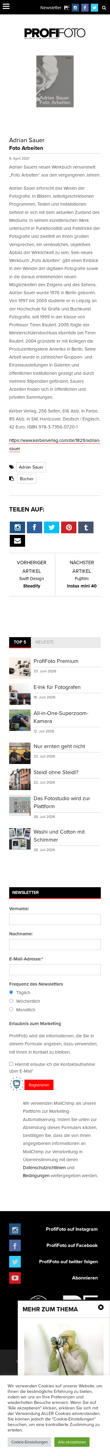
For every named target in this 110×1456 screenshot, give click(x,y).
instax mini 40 (82, 582)
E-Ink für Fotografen (57, 687)
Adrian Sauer (31, 467)
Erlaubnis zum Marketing (35, 1023)
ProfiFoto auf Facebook (72, 1245)
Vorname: (19, 908)
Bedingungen (36, 1175)
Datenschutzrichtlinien (44, 1167)
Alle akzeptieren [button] (72, 1442)
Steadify (31, 582)
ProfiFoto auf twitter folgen (68, 1261)
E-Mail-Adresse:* (26, 959)
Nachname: (21, 933)
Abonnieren (85, 1277)
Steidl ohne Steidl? (56, 772)
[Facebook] (85, 7)
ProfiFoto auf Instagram (72, 1229)
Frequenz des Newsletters (36, 984)
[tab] (20, 642)
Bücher (27, 479)
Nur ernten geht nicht (59, 746)
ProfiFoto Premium (56, 661)
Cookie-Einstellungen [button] (29, 1442)
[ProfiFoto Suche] (104, 7)
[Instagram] (75, 7)
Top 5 (20, 642)
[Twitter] (95, 7)
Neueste (44, 642)
